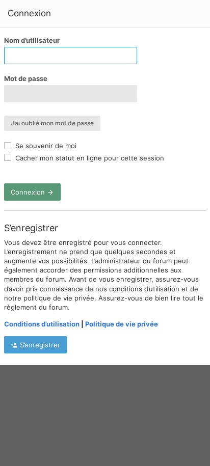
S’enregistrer (39, 345)
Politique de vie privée (121, 324)
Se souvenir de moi (44, 146)
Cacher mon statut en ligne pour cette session (88, 158)
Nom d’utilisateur (32, 40)
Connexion (29, 192)
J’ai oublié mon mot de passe (52, 123)
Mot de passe (25, 78)
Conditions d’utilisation (42, 324)
